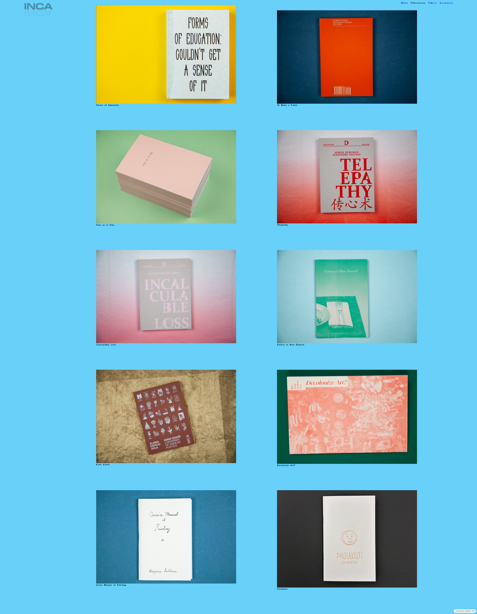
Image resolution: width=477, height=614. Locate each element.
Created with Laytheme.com (464, 611)
